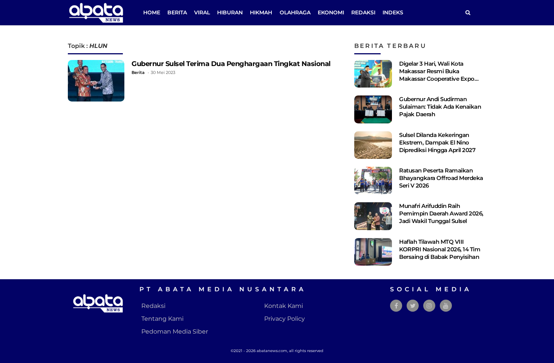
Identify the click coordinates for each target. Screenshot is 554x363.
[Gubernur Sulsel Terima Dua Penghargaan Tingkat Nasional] (96, 81)
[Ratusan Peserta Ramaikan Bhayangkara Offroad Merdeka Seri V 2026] (373, 180)
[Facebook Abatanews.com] (396, 305)
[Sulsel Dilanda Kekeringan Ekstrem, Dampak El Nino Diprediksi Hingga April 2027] (373, 145)
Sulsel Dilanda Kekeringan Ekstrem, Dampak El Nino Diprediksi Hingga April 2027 (437, 142)
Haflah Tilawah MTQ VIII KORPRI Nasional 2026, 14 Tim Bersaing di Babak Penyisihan (439, 249)
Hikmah (261, 12)
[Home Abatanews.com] (96, 12)
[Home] (468, 13)
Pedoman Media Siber (174, 331)
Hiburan (230, 12)
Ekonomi (331, 12)
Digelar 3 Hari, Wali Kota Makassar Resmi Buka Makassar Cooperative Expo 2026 (436, 75)
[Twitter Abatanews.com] (413, 305)
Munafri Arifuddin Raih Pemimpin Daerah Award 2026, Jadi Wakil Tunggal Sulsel (441, 213)
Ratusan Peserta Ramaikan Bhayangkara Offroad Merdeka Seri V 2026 (441, 178)
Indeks (393, 12)
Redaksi (363, 12)
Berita (177, 12)
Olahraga (295, 12)
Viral (202, 12)
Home (151, 12)
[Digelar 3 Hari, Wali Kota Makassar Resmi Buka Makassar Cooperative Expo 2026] (373, 74)
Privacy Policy (284, 318)
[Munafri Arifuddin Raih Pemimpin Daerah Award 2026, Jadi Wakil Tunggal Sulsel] (373, 216)
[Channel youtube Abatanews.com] (445, 305)
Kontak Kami (283, 305)
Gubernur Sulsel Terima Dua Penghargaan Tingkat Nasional (231, 64)
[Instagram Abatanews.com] (429, 305)
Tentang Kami (162, 318)
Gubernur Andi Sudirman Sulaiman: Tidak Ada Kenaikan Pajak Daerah (440, 106)
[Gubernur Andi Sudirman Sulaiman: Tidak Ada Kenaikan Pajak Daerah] (373, 109)
